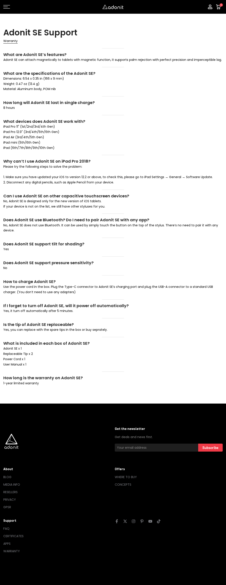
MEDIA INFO (11, 484)
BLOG (7, 477)
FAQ (6, 528)
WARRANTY (11, 551)
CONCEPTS (123, 484)
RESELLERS (10, 492)
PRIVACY (9, 499)
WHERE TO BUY (126, 477)
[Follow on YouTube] (150, 521)
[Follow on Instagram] (134, 521)
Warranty (10, 41)
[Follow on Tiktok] (159, 521)
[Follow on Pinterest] (142, 521)
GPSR (7, 507)
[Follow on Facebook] (117, 521)
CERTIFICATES (13, 536)
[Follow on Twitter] (125, 521)
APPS (7, 543)
